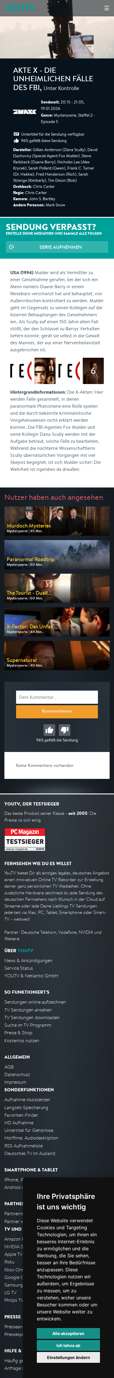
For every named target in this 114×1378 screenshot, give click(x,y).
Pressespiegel (18, 1334)
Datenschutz (17, 1074)
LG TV (10, 1292)
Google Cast (17, 1277)
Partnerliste (16, 1214)
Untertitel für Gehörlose (28, 1130)
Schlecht (64, 730)
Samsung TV (16, 1285)
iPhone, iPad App (21, 1180)
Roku (9, 1262)
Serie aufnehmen (60, 247)
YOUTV (20, 8)
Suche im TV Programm (27, 1025)
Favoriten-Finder (21, 1115)
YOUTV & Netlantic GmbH (31, 976)
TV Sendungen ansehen (28, 1010)
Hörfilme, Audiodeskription (31, 1138)
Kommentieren (57, 711)
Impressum (15, 1082)
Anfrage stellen (19, 1368)
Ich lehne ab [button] (68, 1345)
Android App (17, 1187)
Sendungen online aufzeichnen (35, 1002)
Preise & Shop (18, 1033)
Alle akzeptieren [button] (68, 1333)
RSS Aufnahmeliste (23, 1146)
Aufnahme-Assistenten (27, 1100)
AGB (9, 1067)
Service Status (18, 968)
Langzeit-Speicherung (26, 1107)
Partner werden (20, 1221)
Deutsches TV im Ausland (29, 1153)
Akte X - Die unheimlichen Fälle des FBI (53, 80)
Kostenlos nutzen (21, 1041)
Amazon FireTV (19, 1239)
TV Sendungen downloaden (32, 1017)
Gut (49, 730)
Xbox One (14, 1270)
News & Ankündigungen (28, 960)
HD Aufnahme (18, 1123)
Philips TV (14, 1300)
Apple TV (13, 1254)
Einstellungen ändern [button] (68, 1357)
